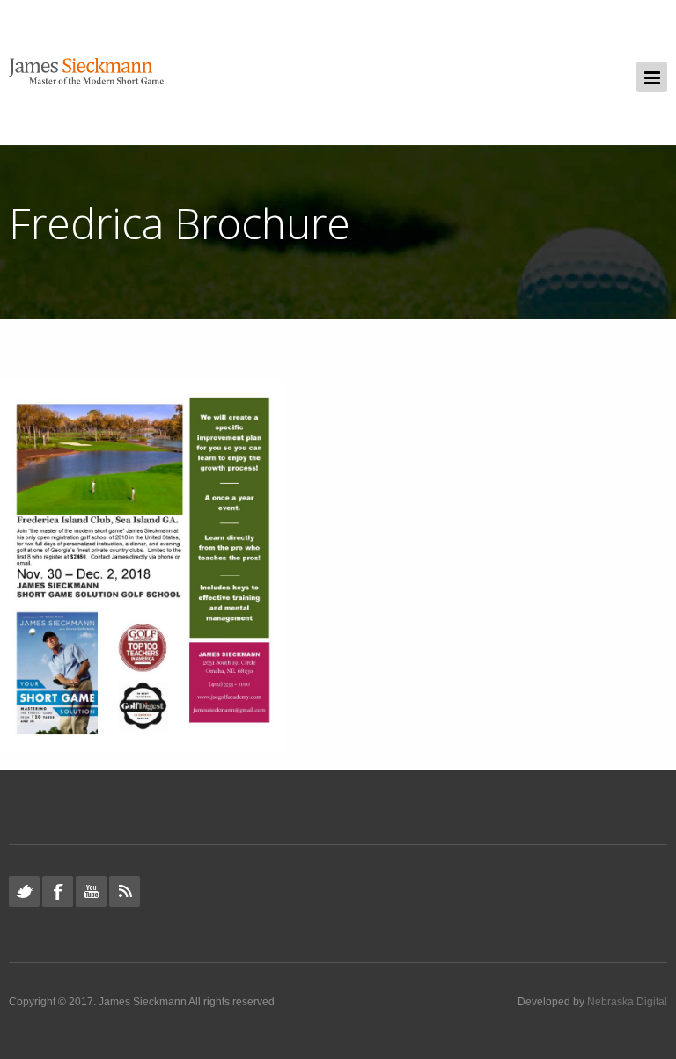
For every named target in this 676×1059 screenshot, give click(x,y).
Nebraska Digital (627, 1002)
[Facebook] (57, 891)
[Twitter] (24, 891)
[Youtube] (91, 891)
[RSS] (124, 891)
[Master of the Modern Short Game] (91, 73)
